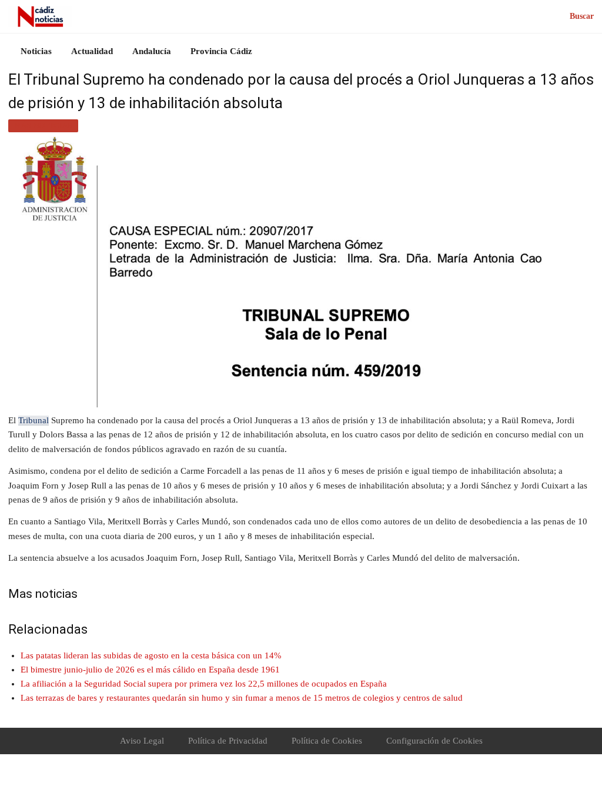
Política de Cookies (327, 740)
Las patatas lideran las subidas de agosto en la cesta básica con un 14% (151, 655)
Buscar (582, 16)
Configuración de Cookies (434, 740)
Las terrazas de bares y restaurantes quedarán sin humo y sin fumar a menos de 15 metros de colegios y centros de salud (242, 697)
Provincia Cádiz (221, 51)
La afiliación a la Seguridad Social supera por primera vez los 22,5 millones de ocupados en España (204, 683)
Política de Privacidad (227, 740)
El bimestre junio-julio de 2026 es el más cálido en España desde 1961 (150, 669)
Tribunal (33, 420)
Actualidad (92, 51)
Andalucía (151, 51)
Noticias (36, 51)
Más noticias (43, 125)
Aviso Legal (142, 740)
